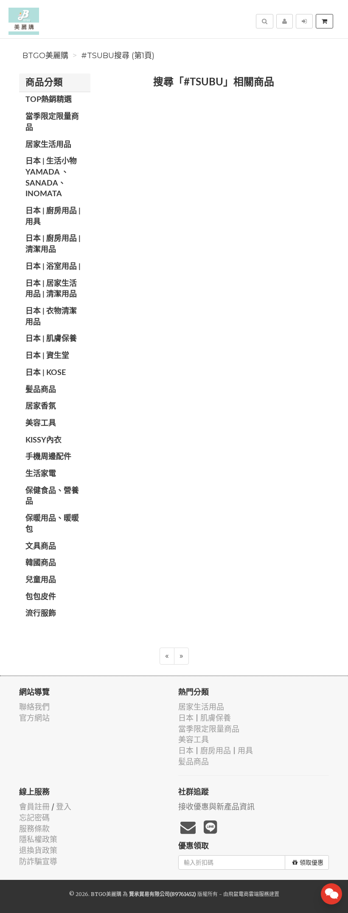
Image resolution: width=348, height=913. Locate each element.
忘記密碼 (34, 818)
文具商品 (40, 546)
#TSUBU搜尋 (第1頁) (117, 55)
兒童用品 (40, 580)
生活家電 (40, 474)
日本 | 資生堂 (47, 356)
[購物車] (324, 21)
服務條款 (34, 829)
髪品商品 (40, 390)
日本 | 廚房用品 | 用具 (53, 216)
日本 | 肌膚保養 (51, 339)
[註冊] (284, 21)
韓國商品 (40, 563)
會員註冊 (34, 807)
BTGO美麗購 (45, 55)
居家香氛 (40, 406)
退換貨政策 (38, 850)
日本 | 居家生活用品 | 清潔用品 (51, 289)
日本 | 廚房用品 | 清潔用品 (53, 244)
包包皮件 (40, 597)
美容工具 (40, 423)
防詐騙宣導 (38, 861)
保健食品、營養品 (52, 496)
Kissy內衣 (43, 440)
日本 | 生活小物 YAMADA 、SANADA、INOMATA (51, 178)
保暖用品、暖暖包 (52, 524)
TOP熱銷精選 (48, 100)
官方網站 (34, 718)
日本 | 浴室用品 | (53, 267)
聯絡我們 (34, 707)
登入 (63, 807)
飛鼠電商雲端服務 (248, 894)
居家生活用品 (48, 145)
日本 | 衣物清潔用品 (51, 316)
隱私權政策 (38, 839)
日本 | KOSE (45, 373)
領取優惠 (311, 862)
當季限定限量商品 (52, 122)
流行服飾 (40, 613)
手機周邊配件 (48, 457)
